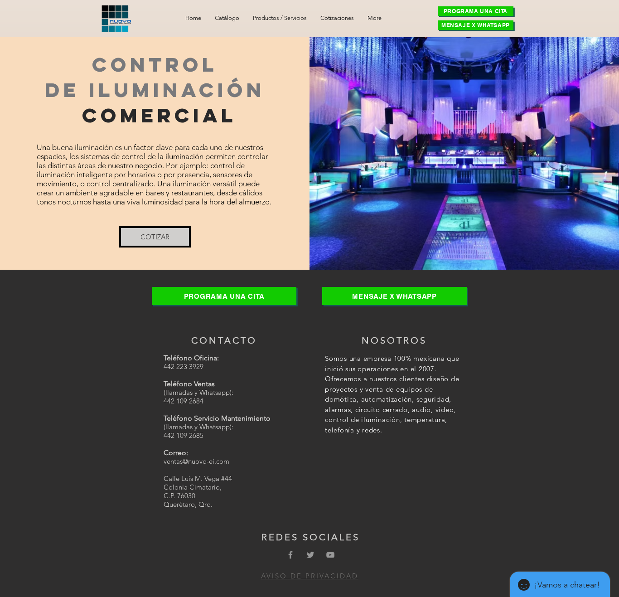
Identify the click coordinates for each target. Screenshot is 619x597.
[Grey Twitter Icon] (310, 555)
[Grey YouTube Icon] (330, 555)
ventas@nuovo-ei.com (196, 461)
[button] (280, 18)
